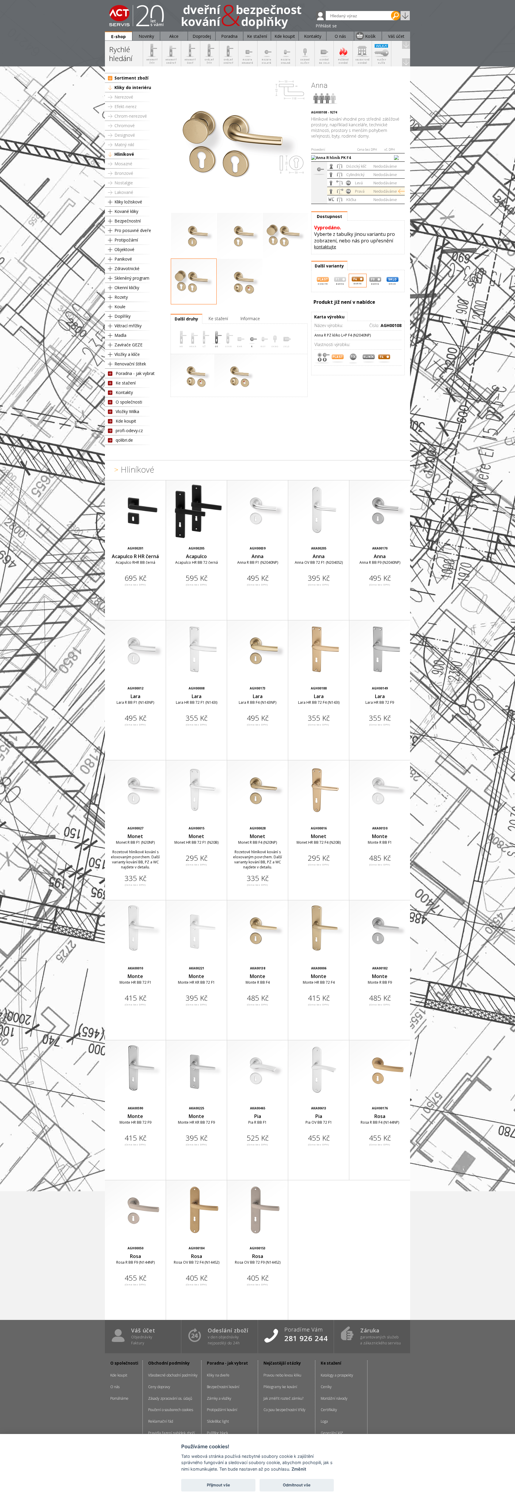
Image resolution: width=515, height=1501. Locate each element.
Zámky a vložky (219, 1398)
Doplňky (122, 316)
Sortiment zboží (131, 78)
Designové (124, 135)
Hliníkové (124, 154)
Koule (119, 306)
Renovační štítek (130, 364)
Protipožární (126, 240)
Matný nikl (124, 144)
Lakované (123, 192)
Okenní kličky (126, 287)
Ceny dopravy (159, 1386)
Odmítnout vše (297, 1485)
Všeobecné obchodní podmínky (173, 1375)
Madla (120, 335)
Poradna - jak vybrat (135, 373)
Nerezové (123, 97)
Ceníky (326, 1386)
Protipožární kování (222, 1409)
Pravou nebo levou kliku (282, 1375)
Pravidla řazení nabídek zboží (171, 1432)
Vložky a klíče (127, 354)
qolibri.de (124, 440)
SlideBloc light (218, 1421)
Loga (324, 1421)
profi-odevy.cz (129, 430)
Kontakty (124, 392)
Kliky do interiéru (132, 87)
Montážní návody (334, 1398)
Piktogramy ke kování (280, 1386)
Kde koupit (126, 421)
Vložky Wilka (127, 411)
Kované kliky (126, 211)
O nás (115, 1386)
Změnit (298, 1469)
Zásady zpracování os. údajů (170, 1398)
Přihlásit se (326, 26)
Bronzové (123, 173)
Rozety (121, 297)
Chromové (124, 125)
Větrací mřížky (128, 325)
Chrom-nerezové (130, 116)
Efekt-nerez (125, 106)
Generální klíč (332, 1432)
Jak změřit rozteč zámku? (283, 1398)
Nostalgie (123, 183)
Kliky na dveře (218, 1375)
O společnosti (129, 402)
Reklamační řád (160, 1421)
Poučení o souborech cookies (170, 1409)
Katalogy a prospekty (337, 1375)
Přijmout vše (218, 1485)
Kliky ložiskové (128, 202)
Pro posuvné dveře (132, 230)
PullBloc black (217, 1432)
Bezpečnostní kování (223, 1386)
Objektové (124, 249)
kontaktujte (325, 247)
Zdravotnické (126, 268)
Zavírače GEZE (128, 345)
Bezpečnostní (127, 221)
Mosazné (123, 163)
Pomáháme (119, 1398)
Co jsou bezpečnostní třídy (284, 1409)
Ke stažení (126, 383)
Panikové (123, 259)
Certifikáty (329, 1409)
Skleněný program (131, 278)
